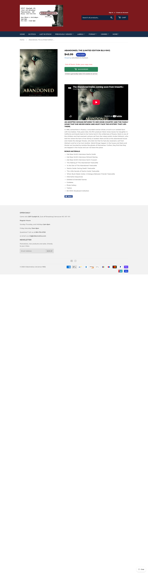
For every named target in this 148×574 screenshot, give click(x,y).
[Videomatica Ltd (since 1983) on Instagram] (75, 261)
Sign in (111, 12)
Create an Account (122, 12)
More (115, 34)
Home (22, 34)
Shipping (67, 58)
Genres (104, 34)
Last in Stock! (45, 34)
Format (92, 34)
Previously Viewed (63, 34)
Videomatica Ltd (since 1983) (35, 267)
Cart (123, 18)
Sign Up (49, 251)
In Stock (32, 34)
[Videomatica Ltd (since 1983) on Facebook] (72, 261)
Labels (80, 34)
